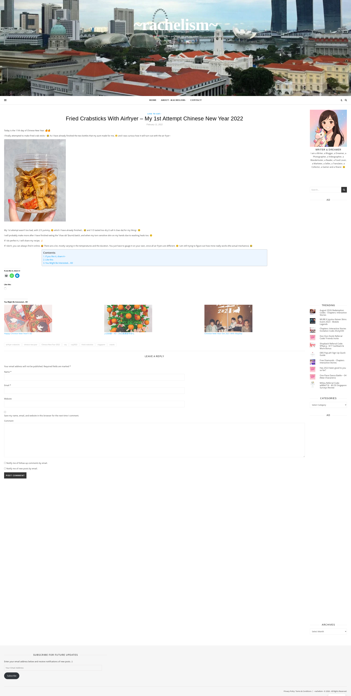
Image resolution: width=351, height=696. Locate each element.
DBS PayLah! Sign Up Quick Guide (333, 353)
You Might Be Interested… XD (59, 263)
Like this (49, 259)
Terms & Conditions (303, 691)
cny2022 (74, 344)
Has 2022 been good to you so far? (333, 369)
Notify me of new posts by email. (22, 468)
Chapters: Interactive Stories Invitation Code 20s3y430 (333, 329)
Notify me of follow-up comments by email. (27, 463)
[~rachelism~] (175, 48)
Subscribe (11, 675)
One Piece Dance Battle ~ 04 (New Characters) (333, 376)
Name (7, 371)
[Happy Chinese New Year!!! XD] (52, 318)
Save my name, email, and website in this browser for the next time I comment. (41, 415)
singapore (101, 344)
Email (7, 385)
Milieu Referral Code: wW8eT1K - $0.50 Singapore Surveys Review (333, 385)
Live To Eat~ (155, 114)
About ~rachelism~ (173, 100)
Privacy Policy (289, 691)
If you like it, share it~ (55, 256)
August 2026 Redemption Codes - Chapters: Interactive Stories (333, 312)
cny (65, 344)
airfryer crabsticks (13, 344)
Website (8, 398)
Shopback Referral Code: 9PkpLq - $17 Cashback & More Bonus (332, 346)
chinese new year (30, 344)
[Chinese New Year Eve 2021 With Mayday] (253, 318)
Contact (196, 100)
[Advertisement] (328, 252)
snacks (112, 344)
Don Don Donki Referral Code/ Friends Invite (331, 337)
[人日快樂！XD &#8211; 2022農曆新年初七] (153, 318)
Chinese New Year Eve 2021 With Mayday (223, 333)
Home (152, 100)
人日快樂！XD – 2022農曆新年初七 (119, 333)
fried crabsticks (87, 344)
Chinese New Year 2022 (51, 344)
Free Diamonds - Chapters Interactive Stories (332, 361)
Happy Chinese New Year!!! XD (18, 333)
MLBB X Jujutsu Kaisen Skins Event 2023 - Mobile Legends (333, 321)
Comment (8, 420)
